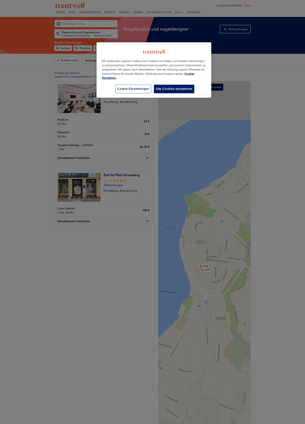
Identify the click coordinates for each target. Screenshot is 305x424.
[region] (154, 70)
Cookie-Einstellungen (133, 88)
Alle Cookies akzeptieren (174, 88)
